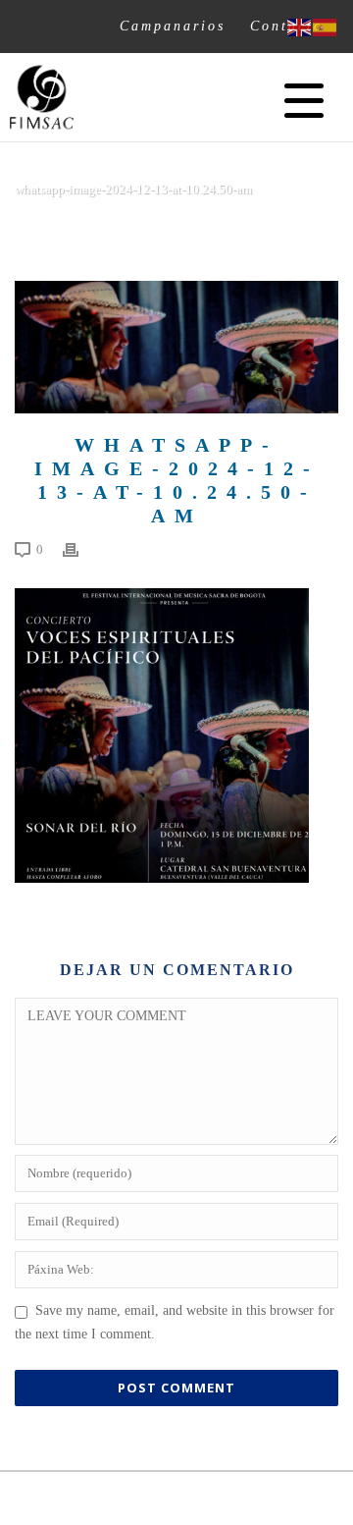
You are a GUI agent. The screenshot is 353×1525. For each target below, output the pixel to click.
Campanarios (173, 25)
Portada (52, 228)
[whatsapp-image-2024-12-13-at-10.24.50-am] (176, 347)
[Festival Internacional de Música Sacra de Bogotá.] (42, 97)
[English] (300, 26)
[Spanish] (325, 26)
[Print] (80, 550)
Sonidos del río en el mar (171, 228)
